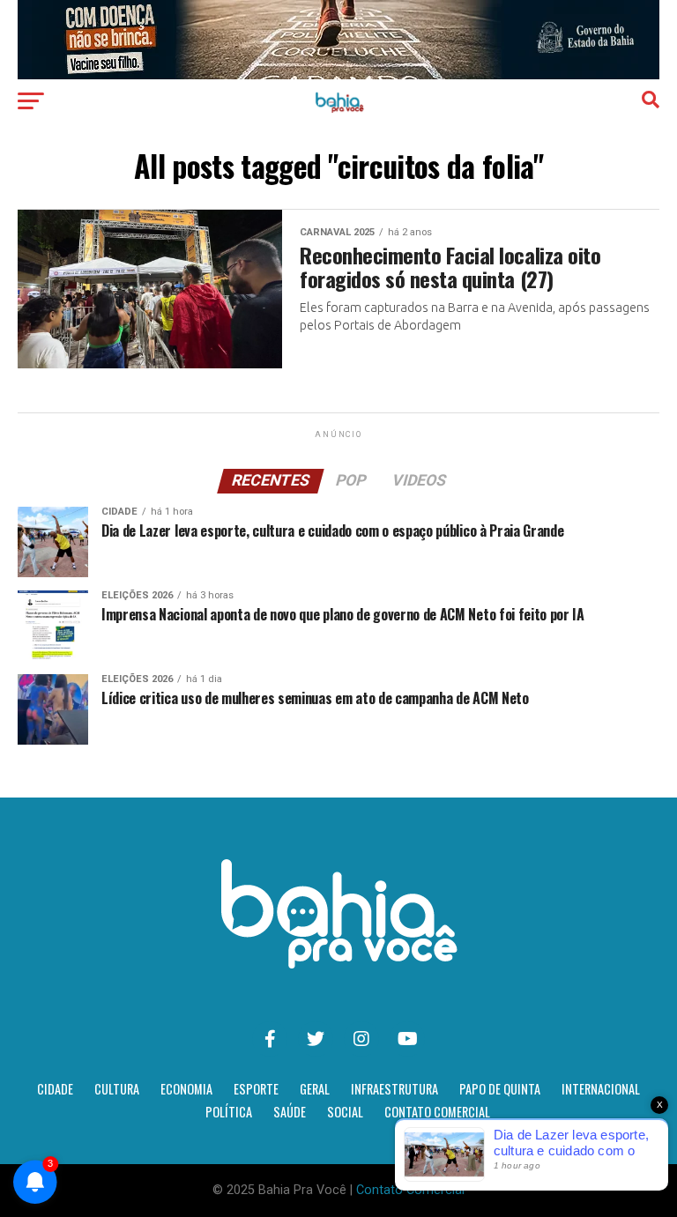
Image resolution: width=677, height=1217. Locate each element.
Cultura (116, 1089)
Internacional (601, 1089)
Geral (315, 1089)
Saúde (289, 1111)
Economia (186, 1089)
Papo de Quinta (499, 1089)
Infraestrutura (394, 1089)
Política (228, 1111)
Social (345, 1111)
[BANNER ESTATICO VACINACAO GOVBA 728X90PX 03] (338, 74)
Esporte (256, 1089)
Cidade (55, 1089)
